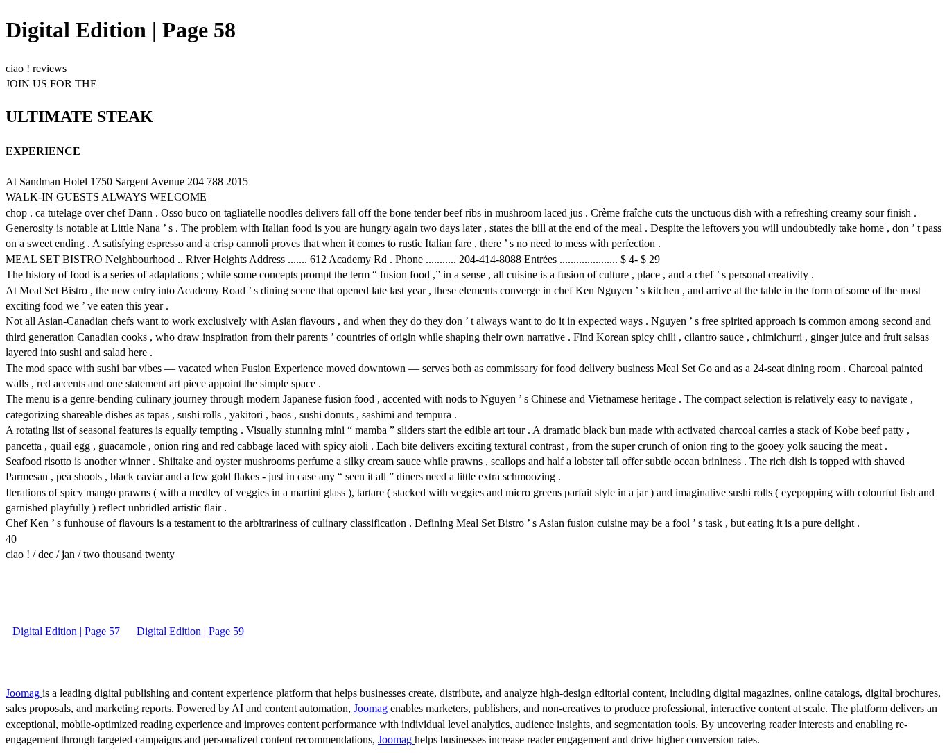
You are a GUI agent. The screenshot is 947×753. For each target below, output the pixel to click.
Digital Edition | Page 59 (190, 631)
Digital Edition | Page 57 (66, 631)
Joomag (24, 693)
